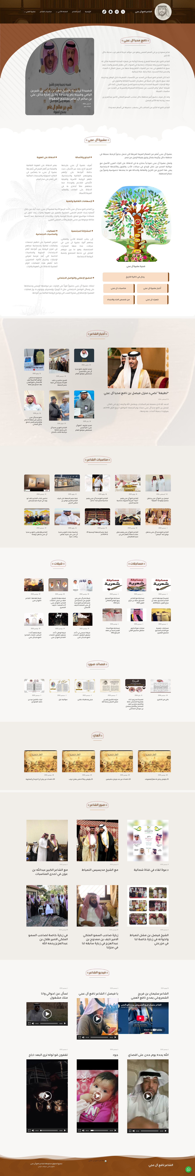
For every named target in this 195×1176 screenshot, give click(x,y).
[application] (97, 1019)
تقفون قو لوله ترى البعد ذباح (48, 1055)
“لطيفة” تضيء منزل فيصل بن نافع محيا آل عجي (136, 393)
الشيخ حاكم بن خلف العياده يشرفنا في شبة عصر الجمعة (63, 92)
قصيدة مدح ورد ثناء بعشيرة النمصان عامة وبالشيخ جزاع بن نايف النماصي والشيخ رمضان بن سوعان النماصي (134, 704)
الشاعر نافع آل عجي (143, 11)
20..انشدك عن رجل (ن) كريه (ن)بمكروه (40, 779)
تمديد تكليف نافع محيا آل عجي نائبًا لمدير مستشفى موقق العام (83, 371)
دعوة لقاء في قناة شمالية (151, 870)
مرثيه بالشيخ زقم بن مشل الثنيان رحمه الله (110, 700)
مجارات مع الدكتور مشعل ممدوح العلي (136, 629)
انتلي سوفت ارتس (44, 1166)
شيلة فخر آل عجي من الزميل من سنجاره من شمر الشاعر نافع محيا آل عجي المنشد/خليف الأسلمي (82, 603)
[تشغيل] (115, 1037)
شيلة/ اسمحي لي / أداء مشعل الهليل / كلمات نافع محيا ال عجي (81, 635)
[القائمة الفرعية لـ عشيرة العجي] (24, 11)
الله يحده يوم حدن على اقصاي (148, 1055)
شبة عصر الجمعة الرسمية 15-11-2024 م (97, 533)
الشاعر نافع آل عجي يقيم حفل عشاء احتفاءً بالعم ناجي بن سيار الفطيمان (127, 534)
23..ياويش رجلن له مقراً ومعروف (157, 779)
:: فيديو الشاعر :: (97, 972)
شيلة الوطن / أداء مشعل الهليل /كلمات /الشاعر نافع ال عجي (57, 635)
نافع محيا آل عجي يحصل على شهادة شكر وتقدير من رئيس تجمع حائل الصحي (33, 421)
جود (115, 1055)
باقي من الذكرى (163, 699)
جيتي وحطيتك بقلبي (85, 699)
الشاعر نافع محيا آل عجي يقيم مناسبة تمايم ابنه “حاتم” (97, 499)
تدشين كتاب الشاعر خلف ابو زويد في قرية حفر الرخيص (37, 499)
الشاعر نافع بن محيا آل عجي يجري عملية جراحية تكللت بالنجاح (59, 430)
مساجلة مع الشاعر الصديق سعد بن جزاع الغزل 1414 (136, 600)
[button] (29, 78)
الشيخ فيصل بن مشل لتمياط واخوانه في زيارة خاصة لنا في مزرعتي (149, 939)
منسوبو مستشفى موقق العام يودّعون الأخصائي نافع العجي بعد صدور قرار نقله (34, 381)
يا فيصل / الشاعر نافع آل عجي (98, 994)
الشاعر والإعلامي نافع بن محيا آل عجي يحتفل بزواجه (36, 533)
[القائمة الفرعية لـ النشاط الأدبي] (56, 11)
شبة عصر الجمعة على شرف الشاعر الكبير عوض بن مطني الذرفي (67, 500)
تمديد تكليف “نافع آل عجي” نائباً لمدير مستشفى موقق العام (83, 428)
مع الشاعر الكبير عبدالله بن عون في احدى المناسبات (50, 872)
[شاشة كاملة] (80, 1037)
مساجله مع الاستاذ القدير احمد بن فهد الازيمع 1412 (112, 630)
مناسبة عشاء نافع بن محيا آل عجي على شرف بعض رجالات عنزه (68, 534)
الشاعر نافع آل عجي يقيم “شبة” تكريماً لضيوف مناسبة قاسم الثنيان (127, 500)
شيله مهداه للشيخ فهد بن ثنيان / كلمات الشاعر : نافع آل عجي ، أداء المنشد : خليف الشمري (58, 603)
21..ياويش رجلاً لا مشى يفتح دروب (81, 779)
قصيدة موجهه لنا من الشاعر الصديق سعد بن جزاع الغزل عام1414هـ (160, 600)
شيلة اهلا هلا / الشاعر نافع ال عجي (33, 599)
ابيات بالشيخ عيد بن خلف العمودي (35, 700)
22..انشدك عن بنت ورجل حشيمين (118, 779)
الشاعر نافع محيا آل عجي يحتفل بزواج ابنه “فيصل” (157, 533)
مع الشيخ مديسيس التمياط (100, 870)
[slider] (99, 1037)
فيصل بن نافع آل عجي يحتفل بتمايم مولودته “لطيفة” (158, 499)
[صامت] (83, 1037)
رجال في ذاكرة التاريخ (135, 277)
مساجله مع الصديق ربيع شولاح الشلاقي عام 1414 (112, 600)
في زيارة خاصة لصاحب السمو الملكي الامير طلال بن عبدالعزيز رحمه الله (48, 939)
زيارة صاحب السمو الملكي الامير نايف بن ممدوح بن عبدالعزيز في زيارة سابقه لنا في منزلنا (100, 941)
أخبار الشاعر (87, 102)
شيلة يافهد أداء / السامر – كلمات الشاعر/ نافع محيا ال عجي (32, 635)
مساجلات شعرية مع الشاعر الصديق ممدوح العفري (162, 630)
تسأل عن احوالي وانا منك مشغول (54, 996)
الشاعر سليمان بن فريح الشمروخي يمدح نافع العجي (150, 996)
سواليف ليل (63, 699)
